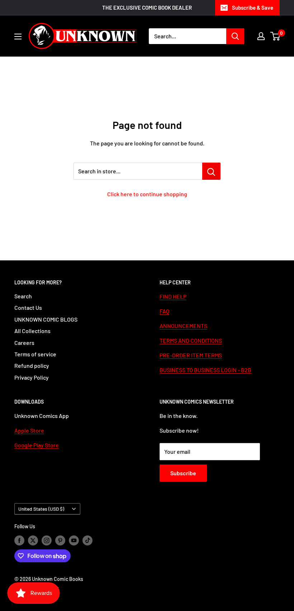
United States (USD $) (41, 509)
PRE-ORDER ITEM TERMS (191, 355)
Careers (24, 342)
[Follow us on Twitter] (33, 540)
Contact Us (28, 307)
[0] (275, 36)
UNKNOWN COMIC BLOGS (45, 319)
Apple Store (29, 430)
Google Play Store (36, 445)
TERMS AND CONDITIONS (191, 340)
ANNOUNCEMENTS (183, 325)
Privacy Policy (31, 377)
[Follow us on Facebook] (19, 540)
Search (23, 296)
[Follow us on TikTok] (87, 540)
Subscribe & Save (252, 7)
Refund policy (31, 365)
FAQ (164, 311)
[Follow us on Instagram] (47, 540)
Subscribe (183, 473)
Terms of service (35, 354)
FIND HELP (173, 296)
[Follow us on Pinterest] (60, 540)
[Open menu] (18, 36)
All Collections (32, 330)
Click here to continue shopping (147, 194)
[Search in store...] (211, 171)
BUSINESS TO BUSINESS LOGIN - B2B (205, 369)
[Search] (235, 36)
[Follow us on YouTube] (74, 540)
